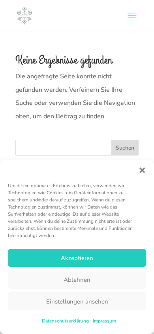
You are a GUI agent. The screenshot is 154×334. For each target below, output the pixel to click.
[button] (142, 170)
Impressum (104, 321)
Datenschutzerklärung (65, 321)
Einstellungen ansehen (77, 302)
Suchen (125, 148)
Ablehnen (77, 280)
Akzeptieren (77, 258)
